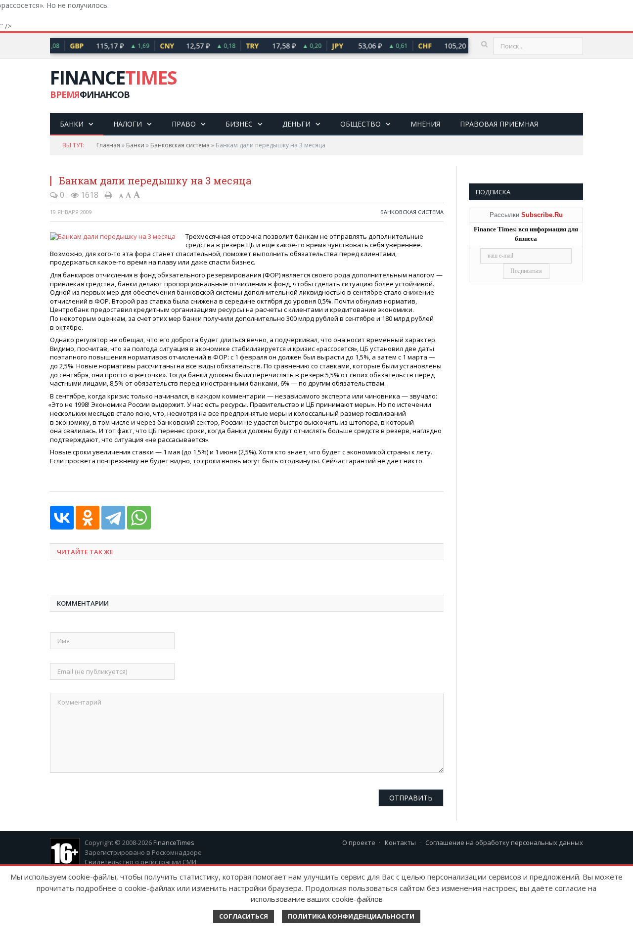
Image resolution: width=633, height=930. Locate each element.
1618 (88, 194)
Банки (72, 124)
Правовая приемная (499, 124)
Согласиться (243, 916)
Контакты (400, 842)
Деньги (296, 124)
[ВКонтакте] (62, 518)
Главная (108, 145)
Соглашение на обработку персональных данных (504, 842)
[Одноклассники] (87, 518)
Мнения (425, 124)
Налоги (127, 124)
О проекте (358, 842)
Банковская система (180, 145)
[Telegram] (113, 518)
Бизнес (239, 124)
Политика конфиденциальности (351, 916)
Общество (360, 124)
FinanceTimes (173, 842)
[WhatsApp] (139, 518)
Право (184, 124)
